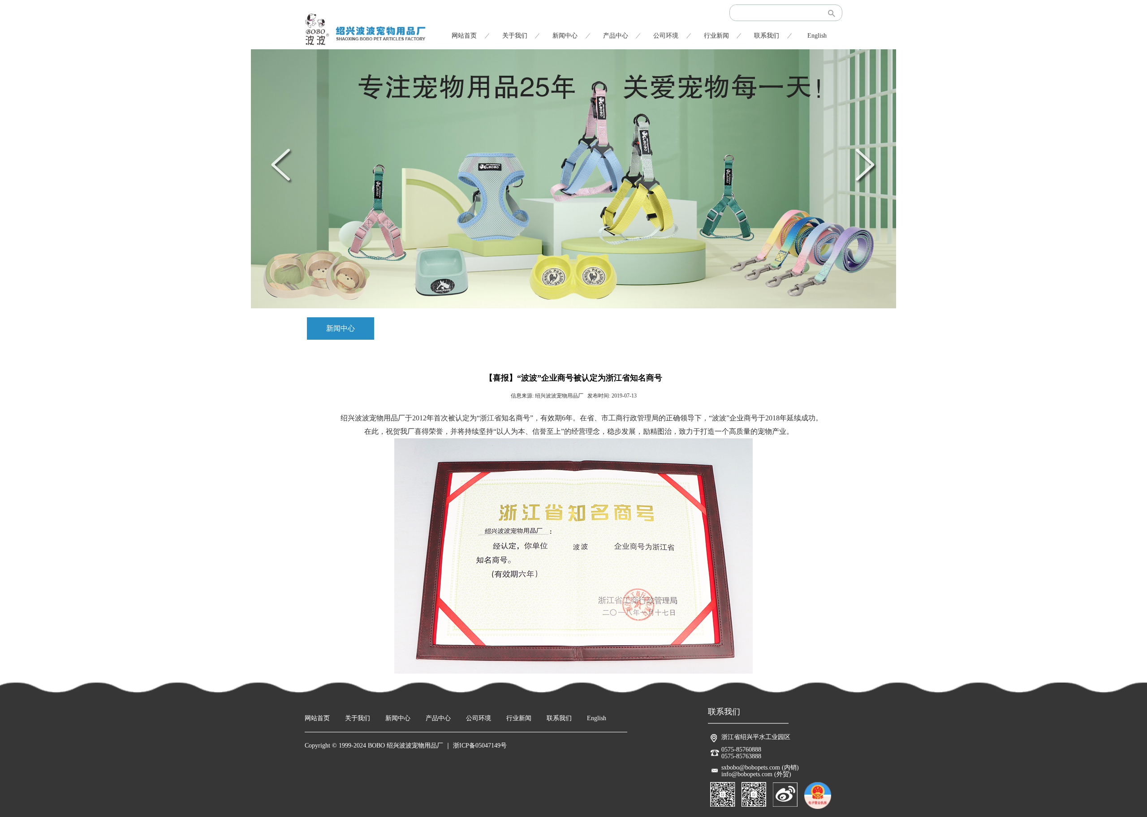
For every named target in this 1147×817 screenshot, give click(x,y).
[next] (864, 164)
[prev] (282, 164)
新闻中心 (565, 35)
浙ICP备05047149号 (480, 745)
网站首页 (464, 35)
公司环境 (665, 35)
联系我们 (766, 35)
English (817, 35)
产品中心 (615, 35)
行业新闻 (716, 35)
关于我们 (514, 35)
